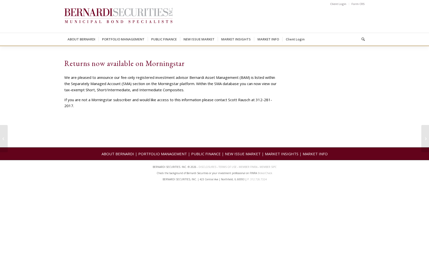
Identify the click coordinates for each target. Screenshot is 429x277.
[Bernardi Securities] (118, 20)
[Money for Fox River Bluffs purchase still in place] (4, 138)
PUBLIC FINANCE (206, 153)
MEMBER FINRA (248, 167)
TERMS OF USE (227, 167)
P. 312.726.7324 (257, 179)
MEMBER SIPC (268, 167)
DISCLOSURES (207, 167)
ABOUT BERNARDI (118, 153)
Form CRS (358, 4)
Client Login (338, 4)
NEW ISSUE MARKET (243, 153)
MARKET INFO (315, 153)
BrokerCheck (265, 173)
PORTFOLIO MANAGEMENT (162, 153)
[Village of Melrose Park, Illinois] (425, 138)
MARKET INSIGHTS (281, 153)
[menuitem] (338, 4)
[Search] (361, 39)
